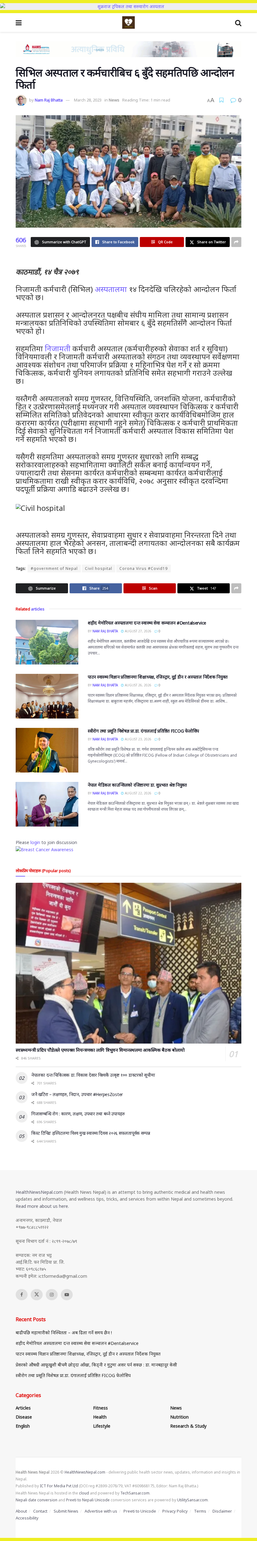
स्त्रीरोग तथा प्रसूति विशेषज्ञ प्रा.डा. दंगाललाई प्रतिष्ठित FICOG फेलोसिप (143, 731)
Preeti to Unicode (139, 1511)
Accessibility (27, 1518)
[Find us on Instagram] (52, 1294)
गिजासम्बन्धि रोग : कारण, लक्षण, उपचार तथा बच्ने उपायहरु (78, 1114)
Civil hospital (98, 568)
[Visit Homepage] (128, 22)
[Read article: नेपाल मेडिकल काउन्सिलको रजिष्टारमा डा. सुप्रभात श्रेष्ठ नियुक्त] (47, 804)
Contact (40, 1511)
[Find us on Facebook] (22, 1294)
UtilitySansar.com (192, 1500)
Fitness (100, 1408)
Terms (200, 1511)
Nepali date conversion (36, 1500)
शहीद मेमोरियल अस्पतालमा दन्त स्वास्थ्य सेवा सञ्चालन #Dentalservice (147, 623)
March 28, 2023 (88, 100)
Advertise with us (101, 1511)
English (23, 1426)
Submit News (66, 1511)
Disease (24, 1417)
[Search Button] (238, 22)
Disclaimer (222, 1511)
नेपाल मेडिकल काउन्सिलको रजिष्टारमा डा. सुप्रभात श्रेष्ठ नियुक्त (137, 785)
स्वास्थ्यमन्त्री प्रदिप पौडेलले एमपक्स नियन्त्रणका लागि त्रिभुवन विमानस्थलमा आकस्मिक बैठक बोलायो (100, 1050)
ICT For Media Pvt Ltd (59, 1486)
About (21, 1511)
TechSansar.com (134, 1493)
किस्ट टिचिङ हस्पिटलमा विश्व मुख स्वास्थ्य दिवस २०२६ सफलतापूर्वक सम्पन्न (90, 1133)
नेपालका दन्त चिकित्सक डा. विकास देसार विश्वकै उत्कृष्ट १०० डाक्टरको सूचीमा (93, 1075)
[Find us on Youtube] (67, 1294)
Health (100, 1417)
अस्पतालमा (111, 289)
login (35, 842)
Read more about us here (42, 1206)
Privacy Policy (175, 1511)
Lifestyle (101, 1426)
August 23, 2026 (137, 739)
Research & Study (188, 1426)
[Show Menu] (19, 22)
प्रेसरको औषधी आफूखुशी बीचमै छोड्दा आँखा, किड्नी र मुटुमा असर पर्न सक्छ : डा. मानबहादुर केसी (96, 1365)
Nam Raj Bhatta (49, 100)
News (114, 100)
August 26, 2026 (137, 685)
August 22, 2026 (137, 793)
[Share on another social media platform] (236, 242)
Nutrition (179, 1417)
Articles (23, 1408)
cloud (84, 1493)
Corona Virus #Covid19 (143, 568)
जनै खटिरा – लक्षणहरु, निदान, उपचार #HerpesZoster (77, 1094)
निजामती (58, 348)
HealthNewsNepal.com (39, 1192)
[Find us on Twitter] (37, 1294)
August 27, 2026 (137, 631)
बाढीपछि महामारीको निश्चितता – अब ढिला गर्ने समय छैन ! (64, 1333)
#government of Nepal (54, 568)
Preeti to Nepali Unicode (88, 1500)
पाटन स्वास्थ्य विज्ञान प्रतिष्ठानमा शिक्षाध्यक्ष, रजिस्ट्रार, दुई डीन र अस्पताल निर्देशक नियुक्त (158, 677)
